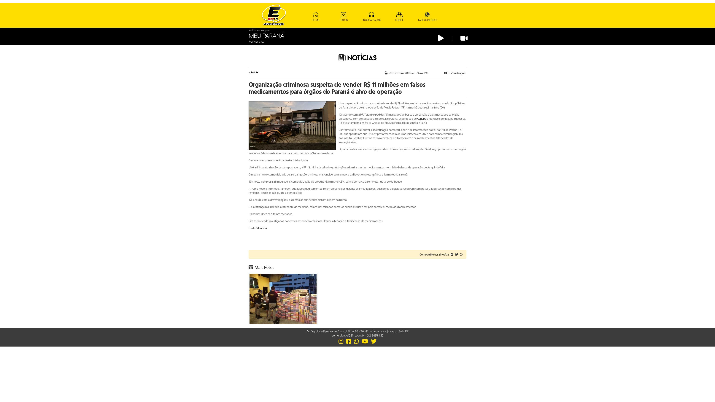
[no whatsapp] (461, 254)
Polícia (254, 72)
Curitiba (421, 118)
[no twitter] (456, 254)
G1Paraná (261, 228)
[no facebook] (452, 254)
